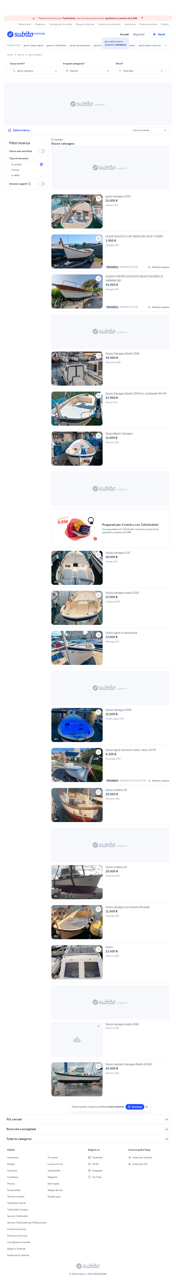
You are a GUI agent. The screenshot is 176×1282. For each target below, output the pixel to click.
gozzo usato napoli (33, 45)
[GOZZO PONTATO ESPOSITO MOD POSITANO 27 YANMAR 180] (110, 292)
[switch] (41, 151)
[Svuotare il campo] (55, 71)
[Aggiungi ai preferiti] (98, 198)
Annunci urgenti (18, 183)
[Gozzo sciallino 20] (110, 806)
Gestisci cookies (15, 1196)
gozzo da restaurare (80, 45)
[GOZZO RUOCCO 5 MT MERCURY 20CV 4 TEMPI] (110, 252)
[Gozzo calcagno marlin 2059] (110, 609)
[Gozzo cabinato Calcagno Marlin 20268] (110, 1079)
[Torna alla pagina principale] (27, 34)
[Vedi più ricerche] (166, 45)
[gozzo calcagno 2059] (110, 212)
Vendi (161, 34)
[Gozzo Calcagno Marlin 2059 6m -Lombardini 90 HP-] (110, 410)
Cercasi (15, 169)
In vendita (17, 164)
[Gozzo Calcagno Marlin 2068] (110, 370)
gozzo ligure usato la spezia (153, 45)
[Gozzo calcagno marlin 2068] (110, 1040)
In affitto (16, 175)
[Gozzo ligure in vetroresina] (110, 649)
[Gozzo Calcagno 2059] (110, 726)
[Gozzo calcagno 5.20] (110, 569)
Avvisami (137, 1106)
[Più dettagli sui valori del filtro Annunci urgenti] (29, 183)
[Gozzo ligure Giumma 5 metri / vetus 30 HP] (110, 766)
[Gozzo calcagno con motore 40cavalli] (110, 923)
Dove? (119, 63)
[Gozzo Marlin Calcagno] (110, 450)
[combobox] (35, 71)
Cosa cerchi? (17, 63)
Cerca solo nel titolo (20, 151)
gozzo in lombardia (56, 45)
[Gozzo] (110, 963)
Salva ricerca (21, 130)
